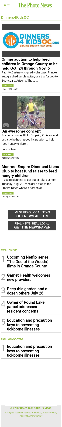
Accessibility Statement (31, 415)
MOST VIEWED (9, 249)
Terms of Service (33, 412)
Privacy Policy (49, 412)
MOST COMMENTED (12, 338)
